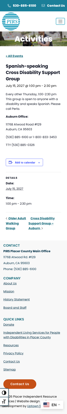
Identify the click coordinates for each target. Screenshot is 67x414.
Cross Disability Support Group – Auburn (41, 223)
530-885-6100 (24, 5)
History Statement (16, 299)
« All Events (14, 56)
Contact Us (56, 5)
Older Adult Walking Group (16, 223)
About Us (10, 283)
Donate (8, 324)
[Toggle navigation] (60, 21)
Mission (8, 291)
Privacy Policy (13, 353)
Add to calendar (25, 162)
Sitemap (9, 369)
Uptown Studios (38, 406)
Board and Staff (14, 308)
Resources (11, 345)
